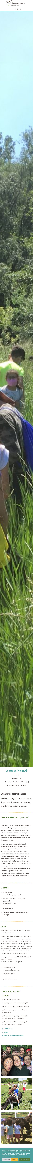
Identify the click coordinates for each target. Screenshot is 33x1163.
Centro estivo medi (16, 1094)
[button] (16, 996)
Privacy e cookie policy (24, 1159)
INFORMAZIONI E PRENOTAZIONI (14, 1035)
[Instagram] (20, 9)
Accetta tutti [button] (14, 1159)
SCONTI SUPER (8, 1029)
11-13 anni (7, 1063)
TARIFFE (6, 996)
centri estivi (19, 1063)
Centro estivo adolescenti (16, 1061)
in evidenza (25, 1063)
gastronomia (6, 901)
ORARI (6, 1032)
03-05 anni (10, 1130)
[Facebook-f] (17, 9)
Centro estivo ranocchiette (16, 1128)
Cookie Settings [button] (6, 1159)
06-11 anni (10, 1097)
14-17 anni (13, 1063)
